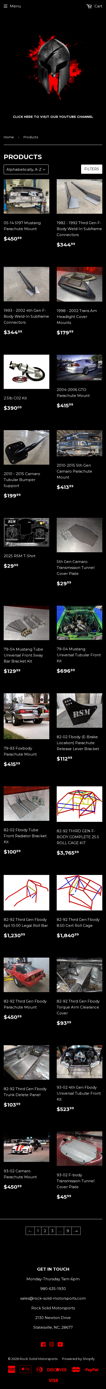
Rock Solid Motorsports (38, 1359)
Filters (91, 169)
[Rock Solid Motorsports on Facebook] (43, 1345)
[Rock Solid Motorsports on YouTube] (60, 1345)
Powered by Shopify (78, 1359)
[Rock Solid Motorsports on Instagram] (51, 1345)
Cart (97, 6)
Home (9, 137)
